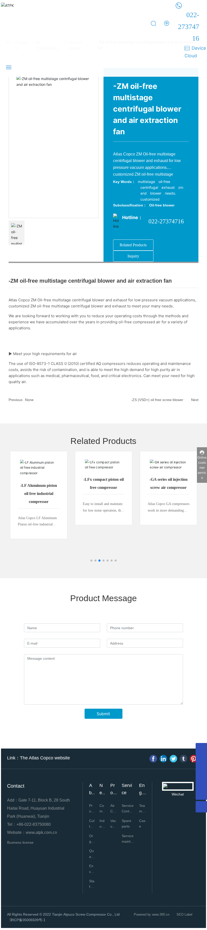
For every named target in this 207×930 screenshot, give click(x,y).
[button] (91, 561)
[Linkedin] (163, 758)
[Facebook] (153, 758)
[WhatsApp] (201, 771)
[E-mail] (201, 782)
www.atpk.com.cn (41, 832)
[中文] (167, 23)
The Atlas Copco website (45, 757)
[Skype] (201, 760)
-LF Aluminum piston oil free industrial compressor (38, 493)
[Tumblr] (183, 758)
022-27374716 (188, 26)
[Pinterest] (193, 758)
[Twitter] (173, 758)
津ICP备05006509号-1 (27, 920)
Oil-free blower (161, 205)
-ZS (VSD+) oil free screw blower (157, 400)
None (29, 400)
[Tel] (201, 748)
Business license (20, 842)
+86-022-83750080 (33, 824)
